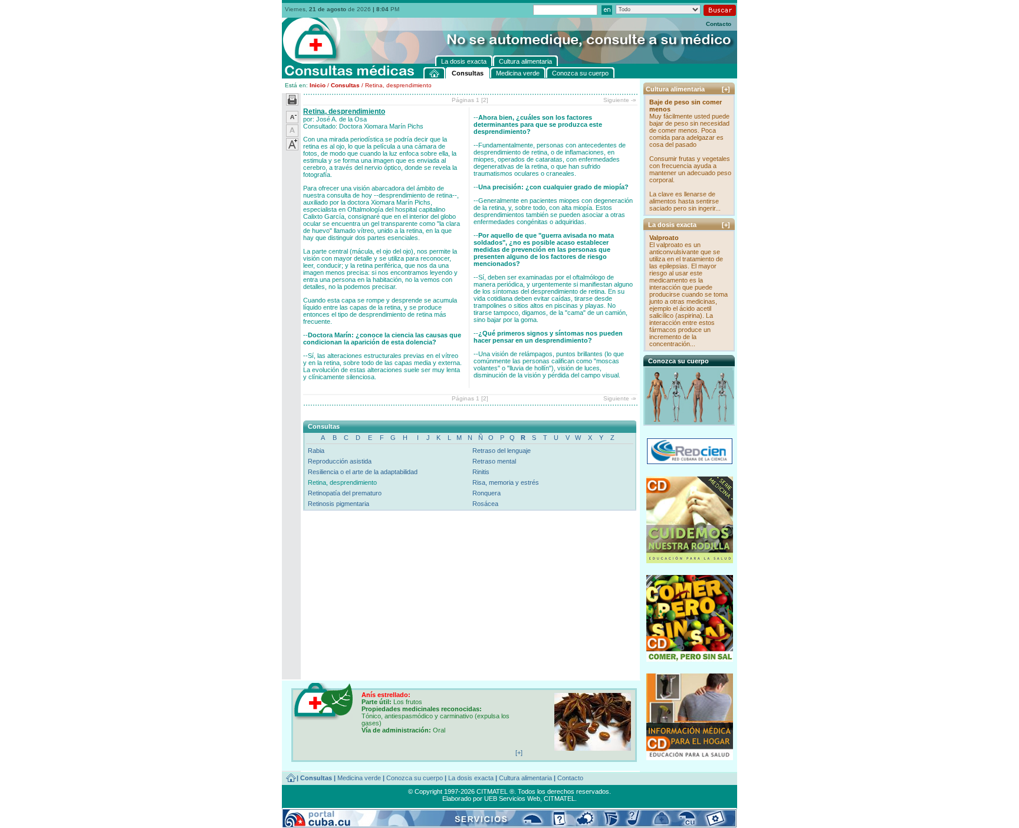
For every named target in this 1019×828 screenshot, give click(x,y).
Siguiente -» (619, 100)
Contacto (718, 24)
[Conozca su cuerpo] (690, 421)
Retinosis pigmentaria (338, 503)
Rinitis (480, 471)
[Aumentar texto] (292, 148)
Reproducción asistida (340, 461)
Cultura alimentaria (525, 777)
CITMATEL (559, 798)
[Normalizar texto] (292, 134)
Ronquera (486, 493)
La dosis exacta (471, 777)
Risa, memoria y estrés (505, 482)
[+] (726, 89)
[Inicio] (434, 72)
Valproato (664, 237)
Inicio (318, 85)
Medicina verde (359, 777)
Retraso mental (494, 461)
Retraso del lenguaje (501, 450)
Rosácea (485, 503)
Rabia (316, 450)
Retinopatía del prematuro (345, 493)
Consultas (345, 85)
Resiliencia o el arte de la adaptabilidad (363, 471)
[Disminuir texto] (292, 120)
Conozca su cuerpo (414, 777)
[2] (484, 100)
